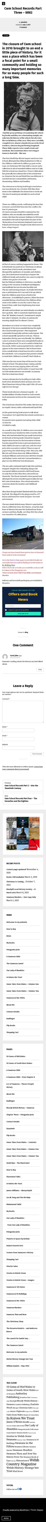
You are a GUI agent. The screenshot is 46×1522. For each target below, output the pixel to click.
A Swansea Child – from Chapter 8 (20, 1077)
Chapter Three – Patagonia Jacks (20, 1115)
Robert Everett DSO (14, 1246)
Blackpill (13, 1401)
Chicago (15, 1408)
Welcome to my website (16, 922)
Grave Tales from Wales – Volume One (22, 984)
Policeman (34, 1429)
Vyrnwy (13, 1461)
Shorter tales (12, 1266)
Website (5, 744)
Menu (6, 1518)
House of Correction (31, 1415)
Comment (6, 699)
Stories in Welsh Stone (16, 1273)
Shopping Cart (12, 1032)
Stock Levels (32, 1433)
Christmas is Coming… (15, 882)
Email (4, 736)
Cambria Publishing (22, 1405)
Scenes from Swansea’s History (19, 1252)
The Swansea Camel (14, 963)
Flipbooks (20, 1411)
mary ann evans (18, 1426)
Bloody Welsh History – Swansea (20, 1108)
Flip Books (10, 1025)
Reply (40, 669)
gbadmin (24, 22)
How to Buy (11, 929)
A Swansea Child (13, 956)
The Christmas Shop (14, 1321)
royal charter (11, 1433)
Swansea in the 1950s (15, 998)
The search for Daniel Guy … (18, 1338)
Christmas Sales (26, 1408)
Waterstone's (22, 1460)
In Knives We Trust (14, 977)
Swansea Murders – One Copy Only (21, 897)
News (8, 936)
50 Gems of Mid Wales (15, 1056)
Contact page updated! (16, 869)
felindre (13, 1411)
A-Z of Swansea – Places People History (20, 1085)
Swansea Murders (14, 1308)
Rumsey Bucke (22, 1433)
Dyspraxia (10, 1128)
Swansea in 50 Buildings (16, 1294)
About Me (10, 1005)
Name (4, 727)
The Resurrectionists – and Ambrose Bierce (21, 1330)
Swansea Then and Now (16, 1314)
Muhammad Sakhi (13, 1204)
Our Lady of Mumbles (15, 970)
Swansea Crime (21, 1440)
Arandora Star (25, 1397)
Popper (40, 1510)
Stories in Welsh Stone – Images (20, 1280)
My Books (10, 943)
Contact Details (13, 1012)
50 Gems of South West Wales (19, 1063)
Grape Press (29, 1411)
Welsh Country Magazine (22, 1462)
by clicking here (8, 565)
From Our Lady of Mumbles (18, 1225)
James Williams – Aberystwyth (19, 1190)
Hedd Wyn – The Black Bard (17, 1163)
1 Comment (23, 27)
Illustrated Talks (13, 1177)
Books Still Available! (15, 877)
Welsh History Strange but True (19, 1359)
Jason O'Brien (14, 1421)
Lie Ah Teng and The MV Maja (18, 1197)
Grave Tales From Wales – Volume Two (22, 991)
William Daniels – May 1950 (17, 1366)
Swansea (11, 1439)
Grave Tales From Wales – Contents (21, 1142)
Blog (26, 632)
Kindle (26, 1422)
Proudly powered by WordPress (16, 1510)
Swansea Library (21, 1447)
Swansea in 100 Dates (15, 1287)
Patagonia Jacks (13, 950)
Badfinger (10, 1019)
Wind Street (18, 1471)
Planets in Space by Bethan (18, 1239)
